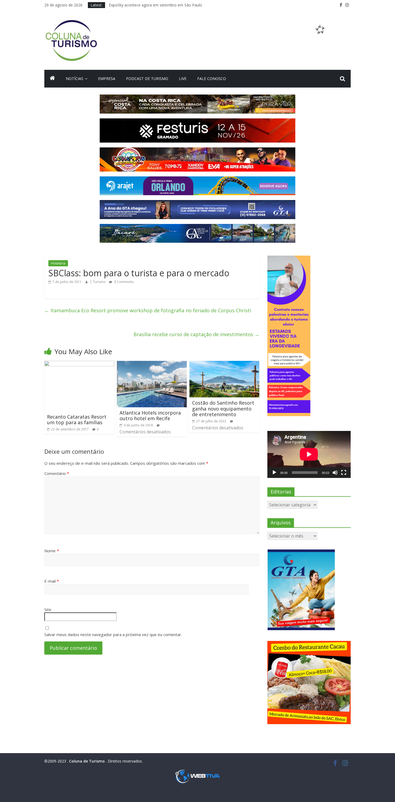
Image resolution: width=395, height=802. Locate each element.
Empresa (106, 78)
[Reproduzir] (274, 472)
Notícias (74, 78)
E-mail (51, 581)
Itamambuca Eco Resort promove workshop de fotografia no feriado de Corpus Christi (147, 310)
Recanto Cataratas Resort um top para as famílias (76, 419)
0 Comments (123, 282)
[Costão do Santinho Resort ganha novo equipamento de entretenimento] (224, 364)
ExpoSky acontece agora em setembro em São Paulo (155, 5)
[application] (309, 454)
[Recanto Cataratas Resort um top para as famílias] (79, 364)
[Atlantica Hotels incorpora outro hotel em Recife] (152, 364)
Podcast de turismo (147, 78)
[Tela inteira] (343, 472)
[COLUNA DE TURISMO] (52, 79)
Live (182, 78)
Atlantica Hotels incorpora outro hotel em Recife (150, 415)
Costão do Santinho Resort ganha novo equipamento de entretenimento (223, 409)
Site (47, 609)
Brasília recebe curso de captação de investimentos (196, 334)
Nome (51, 550)
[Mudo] (335, 472)
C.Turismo (98, 282)
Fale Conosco (211, 78)
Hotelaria (58, 263)
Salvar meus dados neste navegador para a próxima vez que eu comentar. (113, 634)
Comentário (56, 473)
